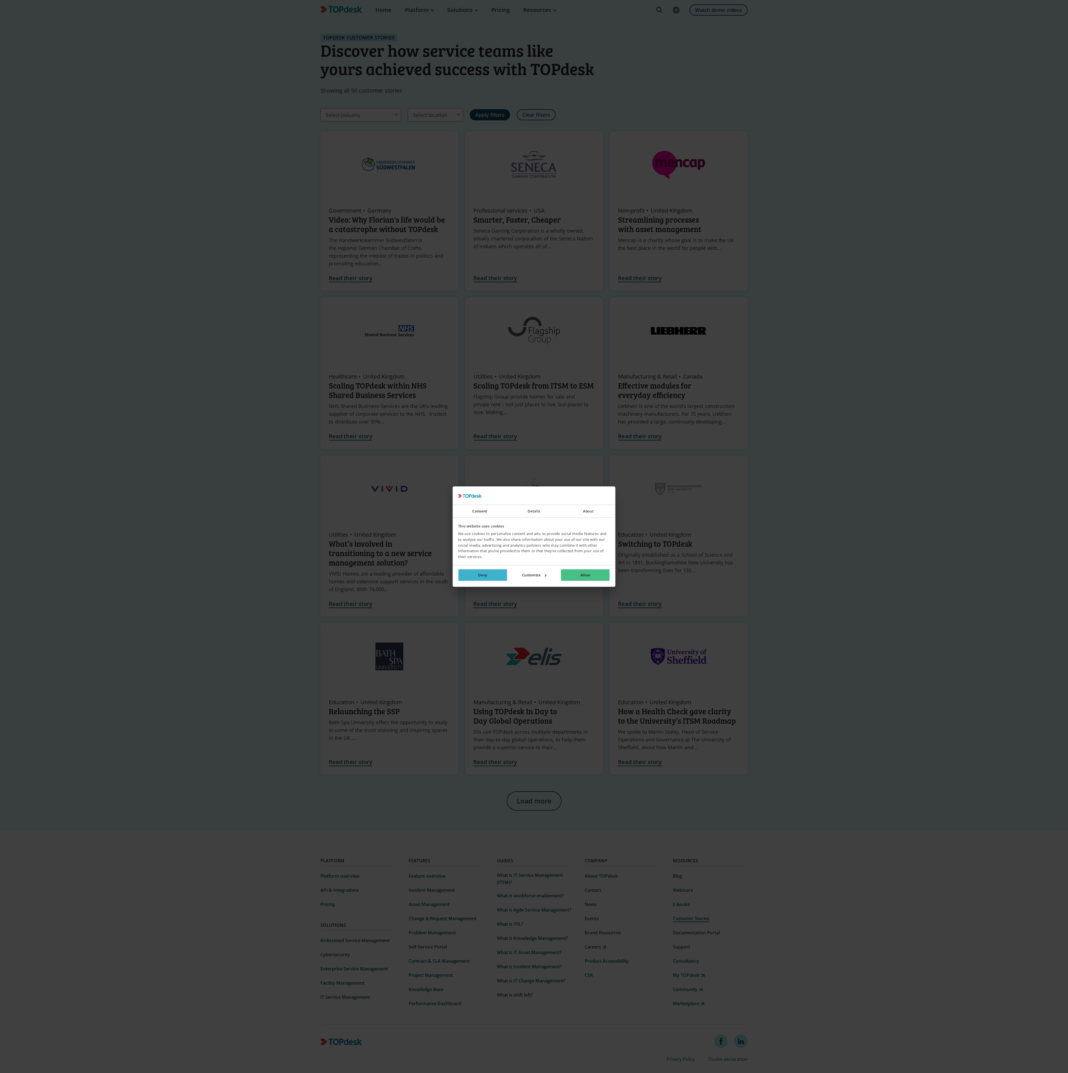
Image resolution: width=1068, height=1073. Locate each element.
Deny (482, 574)
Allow (585, 574)
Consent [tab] (479, 511)
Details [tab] (534, 511)
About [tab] (588, 511)
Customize (531, 574)
